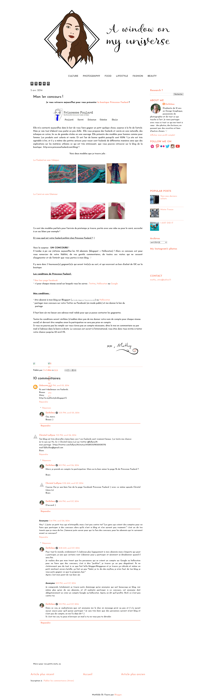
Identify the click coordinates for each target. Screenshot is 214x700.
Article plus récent (42, 674)
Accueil (87, 674)
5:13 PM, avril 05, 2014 (59, 386)
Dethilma (50, 413)
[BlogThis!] (68, 370)
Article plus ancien (133, 674)
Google (114, 284)
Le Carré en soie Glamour (45, 194)
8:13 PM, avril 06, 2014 (69, 465)
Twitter (92, 284)
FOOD (108, 76)
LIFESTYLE (122, 76)
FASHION (138, 76)
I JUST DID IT (166, 223)
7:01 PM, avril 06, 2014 (66, 435)
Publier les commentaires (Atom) (59, 681)
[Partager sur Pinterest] (75, 370)
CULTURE (73, 76)
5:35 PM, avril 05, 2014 (69, 413)
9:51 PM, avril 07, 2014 (69, 604)
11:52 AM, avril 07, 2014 (72, 483)
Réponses (46, 408)
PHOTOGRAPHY (91, 76)
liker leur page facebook (46, 280)
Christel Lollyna (47, 435)
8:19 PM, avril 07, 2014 (66, 583)
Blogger (118, 695)
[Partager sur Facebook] (73, 370)
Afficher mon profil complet (162, 135)
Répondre (43, 402)
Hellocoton (102, 284)
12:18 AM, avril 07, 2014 (69, 548)
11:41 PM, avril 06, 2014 (59, 521)
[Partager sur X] (70, 370)
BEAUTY (152, 76)
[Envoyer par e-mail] (66, 370)
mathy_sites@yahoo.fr (160, 280)
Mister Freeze (166, 210)
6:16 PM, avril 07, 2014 (69, 501)
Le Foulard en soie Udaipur (46, 160)
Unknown (43, 386)
